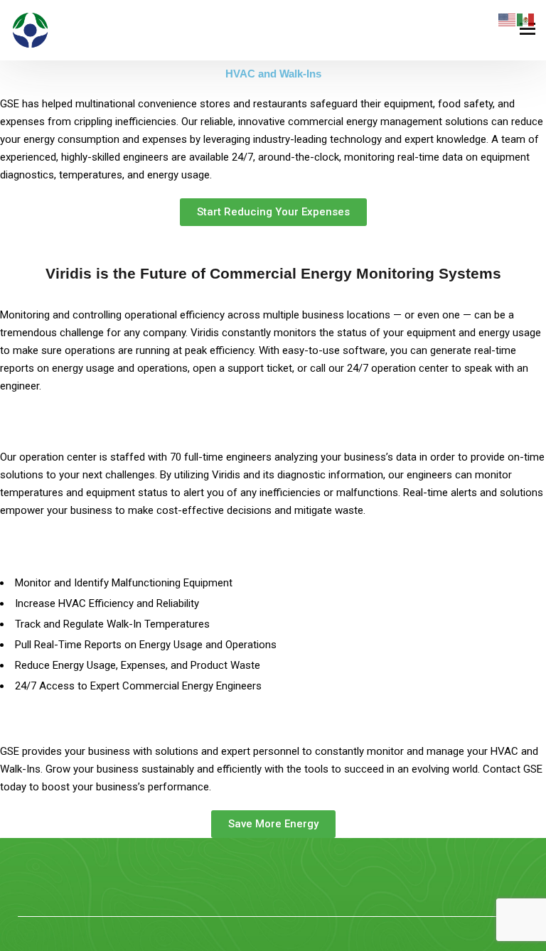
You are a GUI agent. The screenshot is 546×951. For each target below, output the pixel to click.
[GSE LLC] (30, 30)
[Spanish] (526, 19)
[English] (507, 19)
